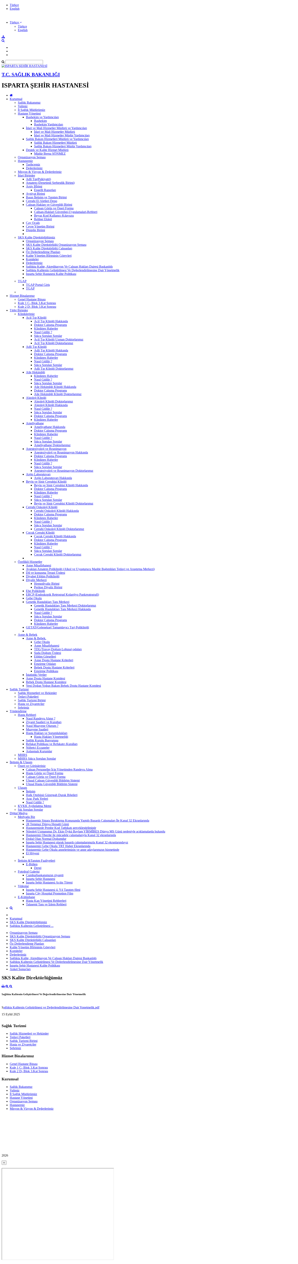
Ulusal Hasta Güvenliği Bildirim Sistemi (51, 784)
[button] (16, 22)
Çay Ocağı (33, 223)
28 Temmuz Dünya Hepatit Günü (47, 824)
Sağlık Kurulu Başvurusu (42, 740)
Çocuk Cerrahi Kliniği (40, 532)
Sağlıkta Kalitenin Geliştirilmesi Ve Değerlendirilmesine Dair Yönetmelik (72, 270)
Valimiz (23, 106)
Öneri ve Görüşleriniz (32, 766)
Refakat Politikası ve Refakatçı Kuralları (51, 744)
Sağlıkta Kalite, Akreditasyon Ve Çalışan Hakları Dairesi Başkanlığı (69, 266)
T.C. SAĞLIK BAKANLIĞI (31, 74)
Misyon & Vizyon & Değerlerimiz (40, 172)
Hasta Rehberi (27, 715)
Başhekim (40, 120)
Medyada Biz (26, 817)
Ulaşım (22, 787)
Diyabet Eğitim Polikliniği (42, 576)
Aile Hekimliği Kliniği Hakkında (55, 387)
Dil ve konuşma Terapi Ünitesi (45, 572)
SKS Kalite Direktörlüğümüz (36, 237)
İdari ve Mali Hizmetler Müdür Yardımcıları (62, 135)
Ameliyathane (35, 423)
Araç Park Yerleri (37, 798)
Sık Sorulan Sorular (30, 809)
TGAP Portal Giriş (38, 284)
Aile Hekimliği (35, 372)
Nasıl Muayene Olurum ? (42, 725)
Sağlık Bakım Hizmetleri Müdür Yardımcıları (62, 146)
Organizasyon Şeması (32, 157)
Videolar (23, 886)
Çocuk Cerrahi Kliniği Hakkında (55, 536)
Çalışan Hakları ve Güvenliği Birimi (49, 204)
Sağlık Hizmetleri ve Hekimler (37, 693)
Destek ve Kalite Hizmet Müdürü (47, 150)
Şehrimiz (23, 707)
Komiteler (32, 259)
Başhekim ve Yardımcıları (42, 117)
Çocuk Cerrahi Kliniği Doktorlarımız (57, 554)
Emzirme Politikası (46, 671)
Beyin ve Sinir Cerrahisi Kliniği (46, 481)
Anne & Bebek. (36, 638)
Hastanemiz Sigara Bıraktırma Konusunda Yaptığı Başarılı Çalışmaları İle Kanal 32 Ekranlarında (87, 820)
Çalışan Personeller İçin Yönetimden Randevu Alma (59, 769)
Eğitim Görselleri (45, 656)
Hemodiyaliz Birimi (46, 583)
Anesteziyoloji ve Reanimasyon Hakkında (61, 452)
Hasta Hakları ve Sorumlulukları (46, 733)
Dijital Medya (18, 813)
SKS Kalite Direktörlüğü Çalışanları (49, 248)
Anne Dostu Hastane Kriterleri (53, 660)
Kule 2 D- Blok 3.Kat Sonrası (37, 306)
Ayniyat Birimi (35, 193)
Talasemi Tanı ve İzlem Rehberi (46, 904)
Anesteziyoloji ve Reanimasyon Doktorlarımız (63, 470)
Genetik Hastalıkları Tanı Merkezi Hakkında (62, 609)
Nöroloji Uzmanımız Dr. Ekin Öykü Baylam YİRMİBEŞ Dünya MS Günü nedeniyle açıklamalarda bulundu (95, 831)
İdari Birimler (26, 175)
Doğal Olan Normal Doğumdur (46, 838)
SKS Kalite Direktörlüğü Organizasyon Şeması (56, 244)
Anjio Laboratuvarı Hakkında (53, 478)
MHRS (22, 755)
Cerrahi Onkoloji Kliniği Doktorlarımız (59, 529)
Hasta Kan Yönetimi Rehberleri (46, 900)
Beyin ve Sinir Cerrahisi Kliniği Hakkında (61, 485)
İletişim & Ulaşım (21, 762)
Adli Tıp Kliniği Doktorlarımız (53, 368)
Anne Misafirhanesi (38, 565)
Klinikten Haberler (46, 328)
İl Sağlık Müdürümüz (31, 110)
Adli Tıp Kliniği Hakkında (51, 350)
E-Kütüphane (26, 897)
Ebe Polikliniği (35, 591)
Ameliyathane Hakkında (49, 427)
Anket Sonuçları (20, 969)
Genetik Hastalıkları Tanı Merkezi (47, 602)
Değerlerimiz (34, 168)
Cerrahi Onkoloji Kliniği (41, 507)
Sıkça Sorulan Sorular (48, 336)
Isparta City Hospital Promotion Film (49, 893)
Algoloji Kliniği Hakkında (51, 405)
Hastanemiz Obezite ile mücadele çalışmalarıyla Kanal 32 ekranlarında (71, 835)
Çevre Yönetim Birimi (40, 226)
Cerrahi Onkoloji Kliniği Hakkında (56, 510)
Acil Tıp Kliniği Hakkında (51, 321)
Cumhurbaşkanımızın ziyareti (44, 875)
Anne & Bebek (27, 634)
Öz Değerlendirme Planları (43, 252)
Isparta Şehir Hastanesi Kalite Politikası (51, 274)
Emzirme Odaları (45, 664)
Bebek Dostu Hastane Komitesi (46, 682)
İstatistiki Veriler (36, 674)
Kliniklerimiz (26, 314)
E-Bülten (32, 864)
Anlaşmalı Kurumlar (39, 751)
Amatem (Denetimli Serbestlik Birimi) (50, 182)
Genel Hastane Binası (32, 299)
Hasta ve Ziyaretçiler (31, 704)
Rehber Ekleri (43, 219)
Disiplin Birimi (35, 230)
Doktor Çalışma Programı (50, 325)
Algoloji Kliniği (36, 397)
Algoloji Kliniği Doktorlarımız (53, 401)
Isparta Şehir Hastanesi (40, 879)
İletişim (30, 791)
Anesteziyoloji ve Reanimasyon (46, 448)
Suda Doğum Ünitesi (47, 653)
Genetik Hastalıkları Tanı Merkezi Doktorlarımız (65, 605)
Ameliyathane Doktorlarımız (52, 445)
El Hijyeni (32, 853)
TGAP (22, 281)
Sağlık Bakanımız (29, 102)
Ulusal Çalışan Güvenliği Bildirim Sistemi (53, 780)
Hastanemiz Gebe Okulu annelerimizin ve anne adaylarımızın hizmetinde (72, 849)
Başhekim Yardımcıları (48, 124)
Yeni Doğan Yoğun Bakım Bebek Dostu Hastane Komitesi (63, 685)
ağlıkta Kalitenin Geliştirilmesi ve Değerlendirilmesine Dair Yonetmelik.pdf (51, 1007)
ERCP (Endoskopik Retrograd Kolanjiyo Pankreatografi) (62, 594)
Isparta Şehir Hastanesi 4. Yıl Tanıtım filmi (53, 889)
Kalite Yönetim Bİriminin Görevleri (49, 255)
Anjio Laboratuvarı (38, 474)
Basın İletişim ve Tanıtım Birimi (46, 197)
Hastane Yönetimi (29, 113)
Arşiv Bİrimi (34, 186)
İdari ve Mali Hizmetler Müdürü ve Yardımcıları (56, 128)
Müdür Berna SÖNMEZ (50, 153)
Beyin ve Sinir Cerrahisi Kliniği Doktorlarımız (63, 503)
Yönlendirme (18, 711)
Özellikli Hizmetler (30, 561)
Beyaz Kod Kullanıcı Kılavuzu (54, 215)
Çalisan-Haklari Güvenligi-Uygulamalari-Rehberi (65, 212)
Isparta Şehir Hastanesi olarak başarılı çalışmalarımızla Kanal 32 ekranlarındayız (77, 842)
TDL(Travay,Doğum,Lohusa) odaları (58, 649)
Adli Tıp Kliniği (36, 346)
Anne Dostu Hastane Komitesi (45, 678)
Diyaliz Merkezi (36, 580)
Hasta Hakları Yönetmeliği (51, 736)
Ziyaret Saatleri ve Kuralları (43, 722)
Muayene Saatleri (37, 729)
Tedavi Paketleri (28, 696)
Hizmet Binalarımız (22, 295)
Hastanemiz (25, 161)
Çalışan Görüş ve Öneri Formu (54, 208)
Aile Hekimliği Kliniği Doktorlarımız (57, 394)
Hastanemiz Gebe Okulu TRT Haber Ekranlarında (58, 846)
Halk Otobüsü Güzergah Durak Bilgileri (51, 795)
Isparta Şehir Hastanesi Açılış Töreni (49, 882)
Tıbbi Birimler (19, 310)
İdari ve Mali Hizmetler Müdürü (54, 131)
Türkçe (14, 5)
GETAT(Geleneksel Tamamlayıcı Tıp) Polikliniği (57, 627)
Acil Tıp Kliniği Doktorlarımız (53, 343)
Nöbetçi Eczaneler (37, 747)
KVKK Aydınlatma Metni (34, 806)
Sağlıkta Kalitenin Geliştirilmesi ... (32, 926)
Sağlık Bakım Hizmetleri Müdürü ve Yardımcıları (57, 139)
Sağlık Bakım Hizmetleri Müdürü (55, 142)
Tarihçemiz (33, 164)
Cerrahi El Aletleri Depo (41, 201)
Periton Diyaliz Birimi (48, 587)
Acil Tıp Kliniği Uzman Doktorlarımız (58, 339)
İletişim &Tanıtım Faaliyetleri (36, 860)
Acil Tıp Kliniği (36, 317)
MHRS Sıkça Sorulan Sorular (37, 758)
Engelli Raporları (45, 190)
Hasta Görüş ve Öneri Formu (44, 773)
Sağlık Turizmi (19, 689)
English (14, 8)
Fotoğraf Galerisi (29, 871)
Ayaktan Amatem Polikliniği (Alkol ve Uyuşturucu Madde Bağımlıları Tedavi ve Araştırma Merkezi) (90, 569)
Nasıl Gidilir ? (43, 332)
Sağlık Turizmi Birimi (32, 700)
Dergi (37, 868)
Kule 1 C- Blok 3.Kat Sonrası (37, 303)
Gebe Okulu (34, 598)
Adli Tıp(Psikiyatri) (38, 179)
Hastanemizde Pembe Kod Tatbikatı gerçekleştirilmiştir (61, 828)
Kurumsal (16, 99)
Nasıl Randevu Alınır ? (40, 718)
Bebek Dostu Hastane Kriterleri (54, 667)
